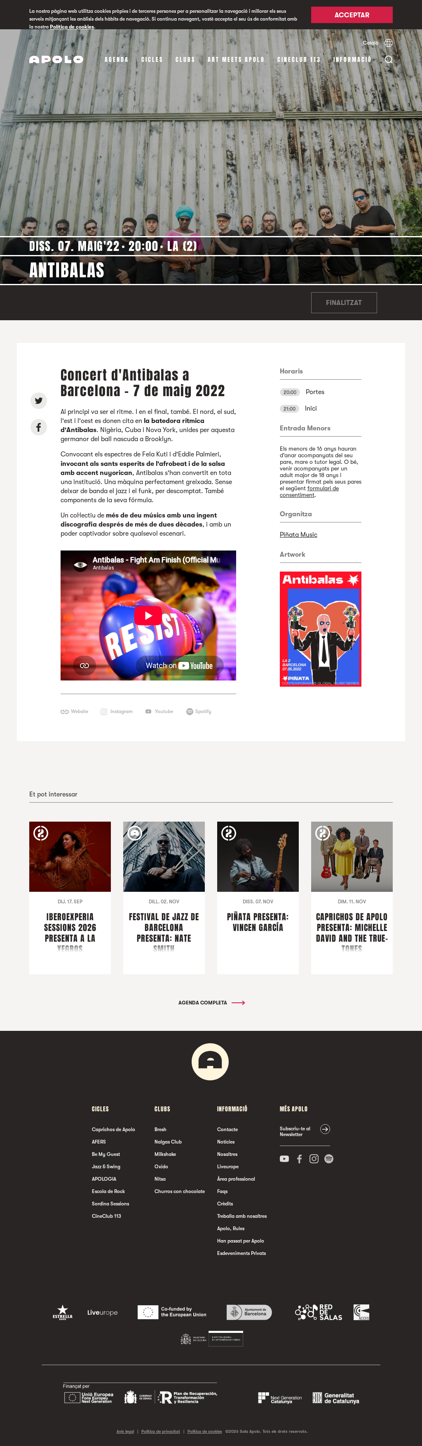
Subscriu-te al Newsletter (295, 1131)
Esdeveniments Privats (241, 1253)
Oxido (161, 1167)
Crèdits (225, 1204)
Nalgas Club (168, 1142)
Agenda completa (203, 1003)
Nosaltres (227, 1154)
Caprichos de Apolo (113, 1129)
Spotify (203, 711)
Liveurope (228, 1167)
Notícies (225, 1142)
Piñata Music (298, 535)
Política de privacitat (160, 1431)
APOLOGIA (104, 1179)
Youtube (164, 711)
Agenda (117, 59)
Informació (352, 59)
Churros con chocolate (180, 1191)
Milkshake (165, 1154)
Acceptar (352, 15)
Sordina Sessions (110, 1204)
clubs (185, 59)
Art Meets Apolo (236, 59)
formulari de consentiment (309, 491)
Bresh (160, 1129)
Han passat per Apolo (240, 1241)
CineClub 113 (299, 59)
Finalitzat (344, 303)
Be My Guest (106, 1154)
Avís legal (125, 1431)
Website (79, 711)
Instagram (121, 711)
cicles (152, 59)
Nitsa (160, 1179)
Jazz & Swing (106, 1167)
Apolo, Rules (230, 1228)
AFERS (99, 1142)
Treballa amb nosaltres (242, 1216)
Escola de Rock (108, 1191)
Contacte (227, 1129)
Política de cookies (72, 27)
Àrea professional (236, 1179)
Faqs (222, 1191)
